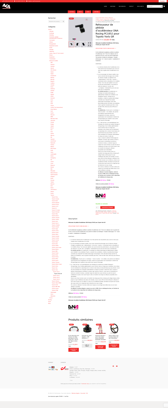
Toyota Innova (55, 215)
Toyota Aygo (55, 228)
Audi (52, 111)
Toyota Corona (55, 240)
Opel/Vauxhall (54, 174)
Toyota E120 (55, 284)
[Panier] (164, 6)
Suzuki (52, 193)
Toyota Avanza (55, 199)
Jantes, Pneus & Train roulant (56, 53)
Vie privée (83, 393)
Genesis (52, 94)
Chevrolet (53, 120)
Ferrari (52, 128)
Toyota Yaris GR (100, 20)
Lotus (52, 163)
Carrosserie (52, 40)
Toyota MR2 (55, 251)
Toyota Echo (55, 243)
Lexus (52, 152)
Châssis (51, 42)
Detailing (51, 35)
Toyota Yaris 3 (56, 279)
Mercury (52, 135)
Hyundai (52, 139)
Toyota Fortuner (55, 212)
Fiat (51, 129)
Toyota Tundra (55, 219)
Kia (51, 159)
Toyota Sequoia (55, 202)
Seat (52, 185)
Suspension (51, 57)
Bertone (52, 79)
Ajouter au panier (107, 207)
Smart (52, 187)
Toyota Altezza (55, 281)
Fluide (50, 47)
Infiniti (52, 96)
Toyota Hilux (55, 213)
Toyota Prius (55, 197)
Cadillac (52, 83)
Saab (52, 150)
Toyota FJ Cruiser (56, 210)
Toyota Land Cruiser (56, 247)
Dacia (52, 86)
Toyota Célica (55, 234)
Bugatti (52, 81)
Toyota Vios (54, 268)
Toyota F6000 (55, 245)
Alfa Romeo (53, 70)
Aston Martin (54, 109)
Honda (52, 133)
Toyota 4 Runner (56, 225)
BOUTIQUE (102, 17)
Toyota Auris (55, 221)
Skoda (52, 156)
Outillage (51, 33)
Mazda (52, 167)
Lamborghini (53, 154)
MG (51, 137)
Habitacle (114, 210)
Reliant (52, 146)
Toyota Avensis (55, 226)
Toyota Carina (55, 232)
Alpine (52, 73)
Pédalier (105, 212)
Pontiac (52, 144)
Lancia (52, 161)
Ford (52, 131)
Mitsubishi (53, 170)
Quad (49, 301)
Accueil (97, 17)
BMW (52, 116)
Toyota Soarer (55, 288)
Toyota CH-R (55, 206)
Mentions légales (76, 393)
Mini (51, 169)
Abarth (52, 68)
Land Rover (53, 141)
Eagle (52, 92)
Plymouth (53, 142)
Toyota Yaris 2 (56, 277)
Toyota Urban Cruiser (57, 264)
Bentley (52, 77)
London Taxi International (57, 107)
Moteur (51, 55)
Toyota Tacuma (55, 217)
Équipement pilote (53, 45)
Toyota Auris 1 (55, 223)
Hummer (53, 66)
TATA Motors (54, 189)
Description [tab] (72, 219)
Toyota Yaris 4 (99, 213)
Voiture (106, 17)
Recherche (63, 21)
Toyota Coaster (55, 236)
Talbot (52, 182)
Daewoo (52, 64)
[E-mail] (116, 366)
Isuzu (52, 100)
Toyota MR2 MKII (56, 286)
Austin (52, 113)
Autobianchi (53, 75)
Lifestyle (51, 31)
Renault (52, 184)
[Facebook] (113, 366)
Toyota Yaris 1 (56, 275)
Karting (50, 299)
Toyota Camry (55, 230)
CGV (87, 393)
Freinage (51, 49)
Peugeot (53, 176)
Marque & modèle (99, 212)
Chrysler (52, 85)
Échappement (52, 43)
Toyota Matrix (55, 249)
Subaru (52, 191)
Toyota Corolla (55, 238)
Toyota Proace (55, 204)
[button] (126, 6)
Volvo (52, 294)
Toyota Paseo (55, 253)
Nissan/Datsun (54, 172)
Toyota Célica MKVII (56, 283)
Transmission (52, 58)
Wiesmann (53, 296)
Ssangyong (53, 157)
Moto (49, 303)
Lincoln (52, 105)
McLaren (52, 114)
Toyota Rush (55, 200)
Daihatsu (53, 88)
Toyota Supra (55, 260)
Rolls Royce (53, 148)
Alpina (52, 72)
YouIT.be (66, 396)
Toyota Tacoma (55, 262)
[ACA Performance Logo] (6, 6)
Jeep (52, 101)
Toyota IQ (54, 208)
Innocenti (53, 98)
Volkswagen (53, 292)
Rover (52, 178)
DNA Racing (111, 184)
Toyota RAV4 (55, 258)
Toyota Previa (55, 256)
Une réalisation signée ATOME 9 (55, 396)
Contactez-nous (85, 383)
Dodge (52, 124)
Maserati (53, 165)
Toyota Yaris (106, 19)
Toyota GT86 (55, 290)
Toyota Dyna (55, 241)
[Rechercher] (161, 6)
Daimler (52, 90)
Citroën (52, 122)
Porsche (52, 180)
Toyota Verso (55, 266)
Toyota (101, 19)
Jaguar (52, 126)
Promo (50, 297)
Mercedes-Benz (54, 118)
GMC (52, 62)
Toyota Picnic (55, 255)
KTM (52, 103)
